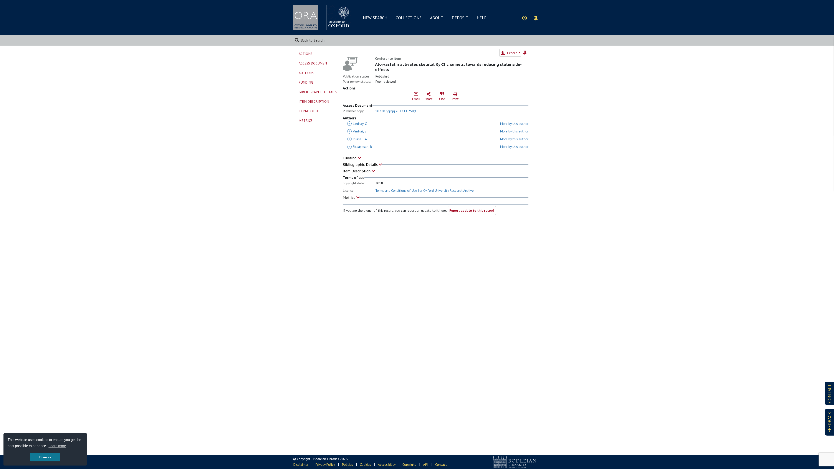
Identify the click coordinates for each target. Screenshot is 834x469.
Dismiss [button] (45, 457)
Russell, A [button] (357, 139)
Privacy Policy (325, 464)
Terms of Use (310, 111)
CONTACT (829, 393)
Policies (347, 464)
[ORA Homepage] (305, 17)
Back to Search (312, 40)
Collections (409, 17)
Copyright (409, 464)
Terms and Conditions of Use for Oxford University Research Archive (424, 190)
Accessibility (386, 464)
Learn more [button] (57, 446)
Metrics (349, 197)
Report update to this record (471, 210)
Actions (305, 53)
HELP (481, 17)
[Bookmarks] (535, 18)
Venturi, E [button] (357, 131)
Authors (306, 73)
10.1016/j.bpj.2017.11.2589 (395, 111)
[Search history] (524, 18)
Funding (350, 157)
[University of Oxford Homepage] (338, 17)
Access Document (314, 63)
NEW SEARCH (375, 17)
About (436, 17)
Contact (441, 464)
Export (512, 53)
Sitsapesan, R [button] (360, 146)
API (425, 464)
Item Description (357, 170)
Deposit (460, 17)
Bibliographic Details (361, 164)
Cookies (365, 464)
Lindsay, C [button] (357, 123)
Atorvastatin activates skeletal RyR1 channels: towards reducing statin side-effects (448, 67)
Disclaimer (300, 464)
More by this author (514, 123)
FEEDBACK (829, 422)
